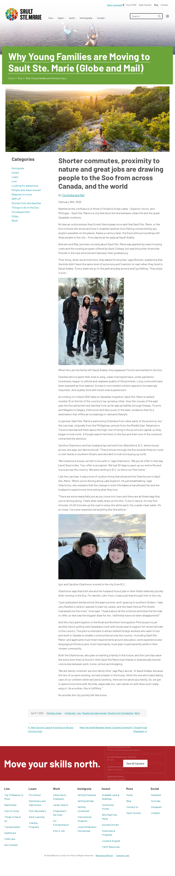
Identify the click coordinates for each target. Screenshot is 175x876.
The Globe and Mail (73, 195)
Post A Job (59, 830)
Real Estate (10, 804)
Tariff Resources (111, 846)
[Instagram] (167, 16)
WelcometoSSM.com (104, 855)
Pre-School (35, 794)
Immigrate (86, 18)
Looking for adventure (25, 185)
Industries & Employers (59, 796)
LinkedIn (155, 812)
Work (72, 18)
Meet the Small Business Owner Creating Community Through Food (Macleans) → (113, 729)
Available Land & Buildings (110, 796)
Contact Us (132, 806)
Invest (101, 18)
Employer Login (122, 855)
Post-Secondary (37, 810)
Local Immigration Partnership (87, 828)
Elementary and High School (37, 802)
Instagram (156, 806)
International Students (84, 818)
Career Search (60, 804)
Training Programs (34, 824)
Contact (164, 5)
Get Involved (11, 844)
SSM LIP (16, 198)
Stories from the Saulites (26, 203)
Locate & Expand (111, 840)
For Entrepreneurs (61, 822)
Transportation (12, 826)
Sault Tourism (145, 5)
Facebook (156, 794)
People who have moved (26, 190)
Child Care (9, 838)
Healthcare (10, 832)
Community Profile (108, 806)
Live (51, 18)
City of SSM (131, 5)
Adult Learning (36, 816)
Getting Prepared (87, 794)
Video (15, 216)
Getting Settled (86, 800)
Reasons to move (22, 194)
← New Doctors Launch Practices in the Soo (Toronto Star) (50, 729)
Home (11, 78)
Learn (61, 18)
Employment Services (59, 812)
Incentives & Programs (108, 832)
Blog (156, 5)
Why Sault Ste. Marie (109, 816)
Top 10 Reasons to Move (13, 796)
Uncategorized (21, 211)
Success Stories (110, 824)
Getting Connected (83, 808)
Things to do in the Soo (25, 207)
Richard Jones (54, 713)
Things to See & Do (12, 818)
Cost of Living (11, 810)
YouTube (155, 800)
